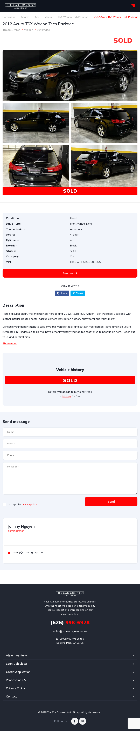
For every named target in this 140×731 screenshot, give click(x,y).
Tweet (79, 293)
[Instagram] (82, 721)
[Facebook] (74, 721)
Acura (48, 16)
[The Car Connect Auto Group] (20, 6)
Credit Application (18, 672)
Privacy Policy (15, 688)
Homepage (9, 16)
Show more (10, 343)
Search (25, 16)
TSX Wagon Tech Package (73, 16)
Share (63, 293)
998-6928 (70, 622)
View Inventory (16, 655)
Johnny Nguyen (21, 526)
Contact (11, 696)
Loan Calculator (16, 663)
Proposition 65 (16, 680)
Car (37, 16)
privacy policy (29, 504)
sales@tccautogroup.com (70, 631)
